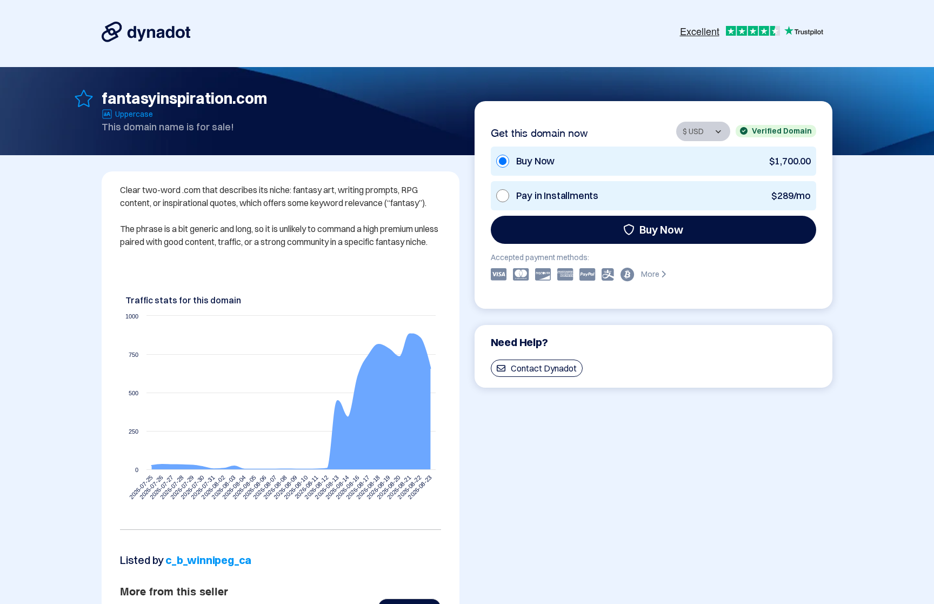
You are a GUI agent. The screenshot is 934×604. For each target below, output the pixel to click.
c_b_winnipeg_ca (208, 560)
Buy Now (661, 229)
